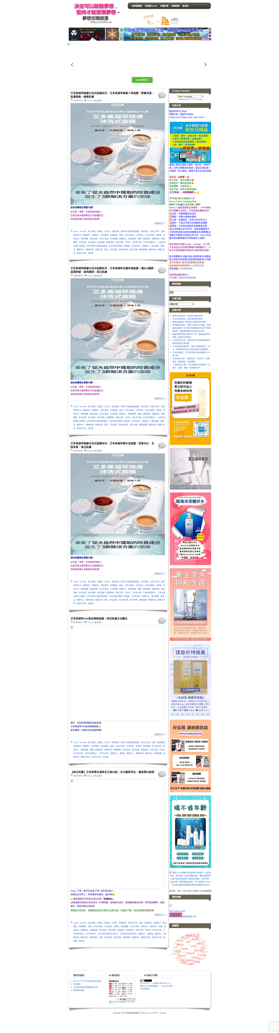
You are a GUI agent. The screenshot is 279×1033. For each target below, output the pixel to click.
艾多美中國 (136, 242)
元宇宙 (107, 231)
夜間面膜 (161, 742)
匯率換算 (77, 984)
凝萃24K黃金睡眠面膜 (130, 231)
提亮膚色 (104, 235)
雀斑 (101, 937)
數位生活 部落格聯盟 (149, 986)
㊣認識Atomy (151, 6)
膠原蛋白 (130, 930)
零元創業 (113, 249)
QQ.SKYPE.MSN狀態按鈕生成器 (87, 981)
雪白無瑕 (108, 937)
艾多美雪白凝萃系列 (128, 934)
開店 (106, 249)
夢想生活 (77, 235)
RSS (165, 20)
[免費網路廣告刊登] (189, 916)
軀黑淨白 (149, 753)
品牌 (163, 231)
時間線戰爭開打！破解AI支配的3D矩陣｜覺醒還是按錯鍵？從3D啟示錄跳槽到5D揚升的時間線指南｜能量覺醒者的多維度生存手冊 (191, 328)
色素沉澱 (119, 242)
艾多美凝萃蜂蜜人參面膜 (119, 246)
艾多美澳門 (136, 246)
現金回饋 (93, 239)
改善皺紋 (114, 235)
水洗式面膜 (149, 235)
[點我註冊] (199, 265)
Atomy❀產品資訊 (94, 100)
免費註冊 (115, 231)
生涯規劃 (114, 239)
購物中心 (80, 249)
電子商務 (133, 249)
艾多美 (127, 242)
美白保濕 (82, 242)
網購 (139, 239)
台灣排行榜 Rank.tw (161, 983)
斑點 (121, 235)
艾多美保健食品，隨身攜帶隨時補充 (187, 319)
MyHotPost (145, 983)
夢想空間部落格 (96, 13)
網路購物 (117, 750)
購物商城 (90, 249)
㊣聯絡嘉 (175, 6)
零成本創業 (123, 249)
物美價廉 (84, 239)
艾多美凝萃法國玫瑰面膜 (96, 246)
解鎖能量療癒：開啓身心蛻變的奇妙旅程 (189, 322)
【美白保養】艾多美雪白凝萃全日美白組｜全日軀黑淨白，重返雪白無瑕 (112, 772)
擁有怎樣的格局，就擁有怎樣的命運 (187, 316)
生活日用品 (103, 239)
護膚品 (122, 753)
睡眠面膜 (132, 239)
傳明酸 (107, 923)
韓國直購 (143, 249)
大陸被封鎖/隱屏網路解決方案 (85, 987)
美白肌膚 (101, 242)
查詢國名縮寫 (78, 990)
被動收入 (146, 246)
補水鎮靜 (155, 246)
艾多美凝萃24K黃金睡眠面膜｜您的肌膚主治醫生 (99, 618)
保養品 (100, 231)
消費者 (158, 235)
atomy (75, 231)
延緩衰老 (86, 235)
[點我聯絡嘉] (187, 268)
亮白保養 (91, 231)
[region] (118, 64)
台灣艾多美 (154, 231)
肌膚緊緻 (110, 242)
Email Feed (174, 20)
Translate (198, 99)
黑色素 (91, 253)
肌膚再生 (145, 750)
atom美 (83, 231)
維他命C (153, 926)
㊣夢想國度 (137, 6)
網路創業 (146, 239)
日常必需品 (129, 235)
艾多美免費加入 (149, 242)
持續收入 (95, 235)
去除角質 (144, 231)
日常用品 (139, 235)
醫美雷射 (93, 937)
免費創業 (115, 742)
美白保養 (91, 242)
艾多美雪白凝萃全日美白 (107, 934)
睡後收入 (123, 239)
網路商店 (156, 239)
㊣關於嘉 (164, 6)
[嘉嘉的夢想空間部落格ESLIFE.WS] (146, 981)
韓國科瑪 (152, 249)
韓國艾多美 (85, 757)
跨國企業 (99, 249)
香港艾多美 (81, 253)
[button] (139, 64)
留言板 (185, 6)
